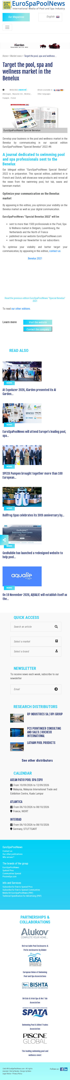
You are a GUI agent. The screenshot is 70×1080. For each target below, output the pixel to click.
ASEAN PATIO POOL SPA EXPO (26, 780)
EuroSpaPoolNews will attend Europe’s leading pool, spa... (34, 434)
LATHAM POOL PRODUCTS (41, 743)
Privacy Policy (17, 1074)
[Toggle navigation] (7, 27)
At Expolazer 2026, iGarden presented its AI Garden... (29, 392)
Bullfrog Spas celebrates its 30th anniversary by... (33, 515)
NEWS (9, 383)
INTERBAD (15, 819)
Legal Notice (7, 1074)
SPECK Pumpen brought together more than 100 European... (33, 475)
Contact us (7, 851)
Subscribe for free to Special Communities (21, 890)
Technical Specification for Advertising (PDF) (22, 896)
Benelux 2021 (35, 258)
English (51, 16)
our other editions (20, 308)
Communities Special (12, 873)
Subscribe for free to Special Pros (17, 887)
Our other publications (12, 854)
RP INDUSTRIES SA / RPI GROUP (45, 714)
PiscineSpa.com (9, 876)
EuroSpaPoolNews (11, 867)
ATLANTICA (16, 802)
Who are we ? (8, 857)
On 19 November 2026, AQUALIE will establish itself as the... (35, 597)
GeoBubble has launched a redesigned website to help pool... (33, 555)
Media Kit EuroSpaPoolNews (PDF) (18, 893)
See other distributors (37, 760)
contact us (54, 251)
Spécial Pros (8, 870)
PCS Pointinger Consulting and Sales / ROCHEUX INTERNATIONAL (44, 732)
